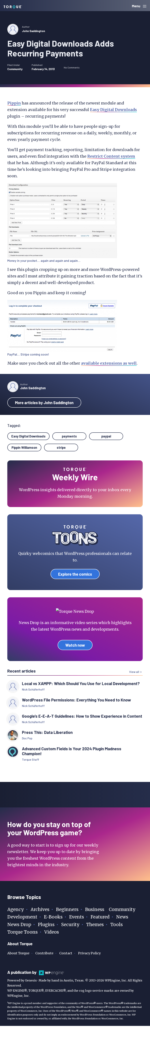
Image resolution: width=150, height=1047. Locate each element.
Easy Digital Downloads (113, 109)
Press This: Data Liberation (47, 732)
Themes (95, 924)
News (122, 917)
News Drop (19, 924)
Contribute (44, 953)
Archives (40, 909)
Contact (65, 953)
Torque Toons (22, 932)
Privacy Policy (89, 953)
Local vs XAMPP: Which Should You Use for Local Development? (81, 683)
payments (69, 436)
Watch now (75, 645)
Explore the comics (75, 574)
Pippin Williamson (24, 447)
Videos (51, 932)
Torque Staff (30, 759)
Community (14, 69)
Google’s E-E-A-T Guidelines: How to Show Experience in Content (82, 716)
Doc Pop (27, 738)
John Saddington (33, 31)
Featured (100, 917)
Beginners (67, 909)
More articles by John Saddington (44, 402)
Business (94, 909)
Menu (136, 6)
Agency (15, 909)
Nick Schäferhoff (33, 689)
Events (76, 917)
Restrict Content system (111, 156)
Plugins (46, 924)
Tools (116, 924)
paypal (106, 436)
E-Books (53, 917)
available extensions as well (109, 363)
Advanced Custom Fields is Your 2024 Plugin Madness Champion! (71, 751)
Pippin (14, 103)
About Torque (18, 953)
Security (70, 924)
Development (22, 917)
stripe (61, 447)
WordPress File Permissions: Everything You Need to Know (77, 699)
